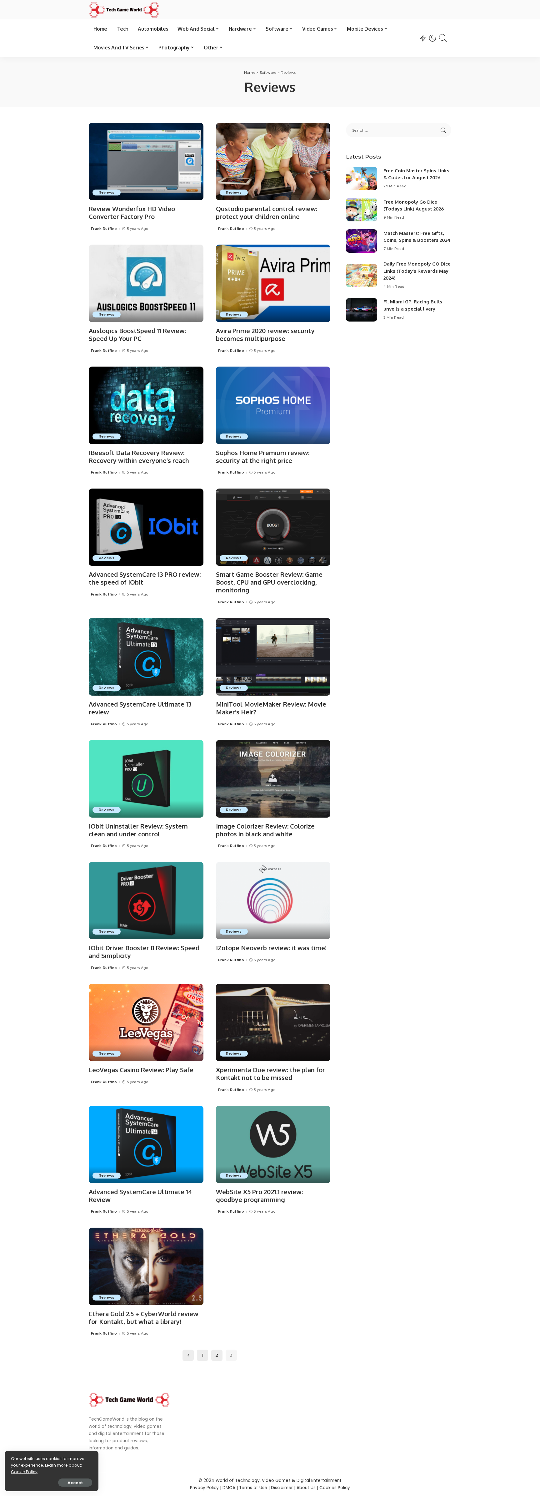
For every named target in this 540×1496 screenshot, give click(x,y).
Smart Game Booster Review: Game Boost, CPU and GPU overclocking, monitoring (269, 582)
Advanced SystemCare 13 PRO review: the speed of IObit (145, 578)
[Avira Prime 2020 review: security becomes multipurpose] (273, 283)
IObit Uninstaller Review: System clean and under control (138, 830)
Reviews (106, 192)
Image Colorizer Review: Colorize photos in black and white (265, 830)
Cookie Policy (24, 1471)
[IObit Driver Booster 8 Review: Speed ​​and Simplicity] (146, 901)
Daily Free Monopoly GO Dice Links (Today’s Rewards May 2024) (417, 271)
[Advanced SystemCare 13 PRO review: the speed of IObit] (146, 527)
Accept (75, 1482)
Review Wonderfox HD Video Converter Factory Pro (132, 213)
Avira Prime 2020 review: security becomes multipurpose (265, 334)
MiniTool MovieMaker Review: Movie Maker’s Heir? (271, 708)
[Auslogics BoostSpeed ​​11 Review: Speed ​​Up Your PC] (146, 283)
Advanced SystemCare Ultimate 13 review (140, 708)
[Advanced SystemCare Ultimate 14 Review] (146, 1144)
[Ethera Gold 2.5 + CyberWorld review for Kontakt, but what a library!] (146, 1266)
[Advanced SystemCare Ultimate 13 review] (146, 657)
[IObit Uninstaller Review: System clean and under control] (146, 779)
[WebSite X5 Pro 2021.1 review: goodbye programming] (273, 1144)
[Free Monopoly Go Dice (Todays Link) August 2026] (361, 209)
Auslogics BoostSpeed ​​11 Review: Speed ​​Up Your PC (137, 334)
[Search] (443, 38)
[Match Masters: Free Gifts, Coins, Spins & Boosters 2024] (361, 241)
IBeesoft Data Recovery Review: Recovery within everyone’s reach (139, 456)
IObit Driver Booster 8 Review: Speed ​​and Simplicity (145, 952)
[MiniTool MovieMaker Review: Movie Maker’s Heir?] (273, 657)
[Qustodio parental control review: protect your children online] (273, 161)
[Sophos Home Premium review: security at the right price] (273, 405)
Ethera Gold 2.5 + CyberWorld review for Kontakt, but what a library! (143, 1318)
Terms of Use (253, 1488)
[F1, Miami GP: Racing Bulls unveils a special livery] (361, 310)
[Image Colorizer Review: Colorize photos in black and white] (273, 779)
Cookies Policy (334, 1488)
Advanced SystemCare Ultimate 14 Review (140, 1196)
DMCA (228, 1488)
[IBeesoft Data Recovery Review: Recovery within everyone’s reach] (146, 405)
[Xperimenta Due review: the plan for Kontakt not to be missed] (273, 1022)
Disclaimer (282, 1488)
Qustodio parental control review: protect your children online (266, 213)
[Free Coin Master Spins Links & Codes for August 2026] (361, 178)
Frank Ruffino (104, 229)
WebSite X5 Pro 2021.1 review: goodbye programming (259, 1196)
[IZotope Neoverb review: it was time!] (273, 901)
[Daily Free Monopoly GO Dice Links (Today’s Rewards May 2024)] (361, 275)
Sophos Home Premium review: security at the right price (262, 456)
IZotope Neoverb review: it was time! (271, 948)
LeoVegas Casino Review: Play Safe (141, 1070)
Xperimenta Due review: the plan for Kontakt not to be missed (270, 1074)
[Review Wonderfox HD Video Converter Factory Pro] (146, 161)
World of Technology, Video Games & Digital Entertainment (279, 1480)
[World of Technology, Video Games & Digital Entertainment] (124, 10)
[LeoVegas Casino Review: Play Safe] (146, 1022)
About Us (306, 1488)
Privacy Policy (204, 1488)
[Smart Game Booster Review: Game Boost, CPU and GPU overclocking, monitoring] (273, 527)
